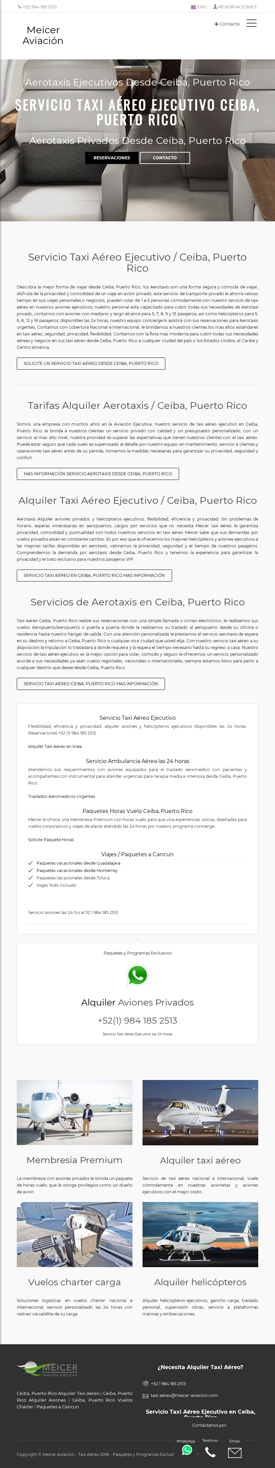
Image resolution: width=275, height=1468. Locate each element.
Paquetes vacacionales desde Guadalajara (78, 863)
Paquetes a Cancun (58, 1406)
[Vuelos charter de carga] (74, 1234)
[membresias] (74, 1112)
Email (234, 1441)
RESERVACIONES (237, 6)
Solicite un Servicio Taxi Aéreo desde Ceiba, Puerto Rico (91, 363)
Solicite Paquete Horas (51, 839)
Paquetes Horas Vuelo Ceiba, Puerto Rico (137, 811)
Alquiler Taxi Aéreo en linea (55, 746)
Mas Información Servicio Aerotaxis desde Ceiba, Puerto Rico (98, 473)
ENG (201, 6)
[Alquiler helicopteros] (200, 1234)
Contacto (230, 23)
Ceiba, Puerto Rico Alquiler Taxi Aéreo (58, 1393)
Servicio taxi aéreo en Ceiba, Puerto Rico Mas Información (94, 575)
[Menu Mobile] (251, 24)
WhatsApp (185, 1441)
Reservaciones (112, 157)
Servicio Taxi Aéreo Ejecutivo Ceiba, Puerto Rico (137, 111)
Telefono (210, 1440)
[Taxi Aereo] (200, 1112)
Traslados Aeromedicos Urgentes (61, 796)
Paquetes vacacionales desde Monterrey (77, 870)
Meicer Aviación (43, 35)
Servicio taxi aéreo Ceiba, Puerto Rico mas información (91, 683)
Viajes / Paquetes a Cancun (137, 854)
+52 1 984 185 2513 (168, 1383)
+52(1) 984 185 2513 (137, 1020)
